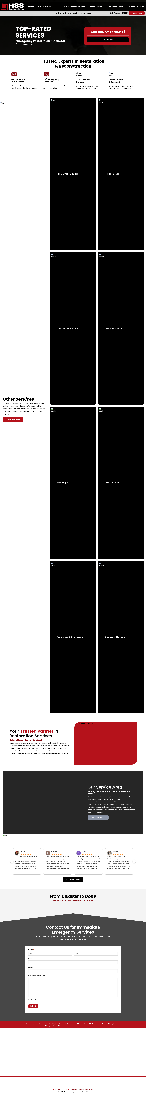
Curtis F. (85, 852)
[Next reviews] (134, 861)
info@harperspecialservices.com (81, 1089)
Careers (131, 7)
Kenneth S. (55, 852)
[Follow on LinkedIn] (76, 1096)
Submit (33, 1006)
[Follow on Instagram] (72, 1096)
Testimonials (111, 7)
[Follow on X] (74, 1096)
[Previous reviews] (11, 861)
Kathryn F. (116, 852)
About (121, 7)
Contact (141, 7)
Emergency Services (39, 6)
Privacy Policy (81, 1099)
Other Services (95, 7)
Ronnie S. (24, 852)
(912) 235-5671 (61, 1089)
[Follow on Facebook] (69, 1096)
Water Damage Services (74, 7)
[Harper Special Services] (13, 6)
